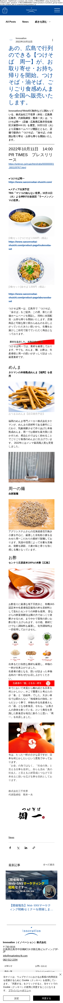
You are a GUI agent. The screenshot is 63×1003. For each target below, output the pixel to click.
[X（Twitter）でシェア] (18, 847)
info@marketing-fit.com (15, 955)
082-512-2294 (10, 959)
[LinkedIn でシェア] (25, 847)
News (25, 21)
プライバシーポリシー (19, 990)
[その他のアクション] (52, 40)
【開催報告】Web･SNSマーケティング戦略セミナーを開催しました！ (31, 907)
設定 (16, 998)
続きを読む (41, 21)
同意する (46, 998)
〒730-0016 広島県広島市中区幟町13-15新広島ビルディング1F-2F (30, 949)
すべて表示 (48, 864)
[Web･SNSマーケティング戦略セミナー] (31, 885)
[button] (4, 10)
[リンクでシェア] (33, 847)
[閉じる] (58, 976)
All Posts (11, 21)
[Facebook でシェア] (10, 847)
